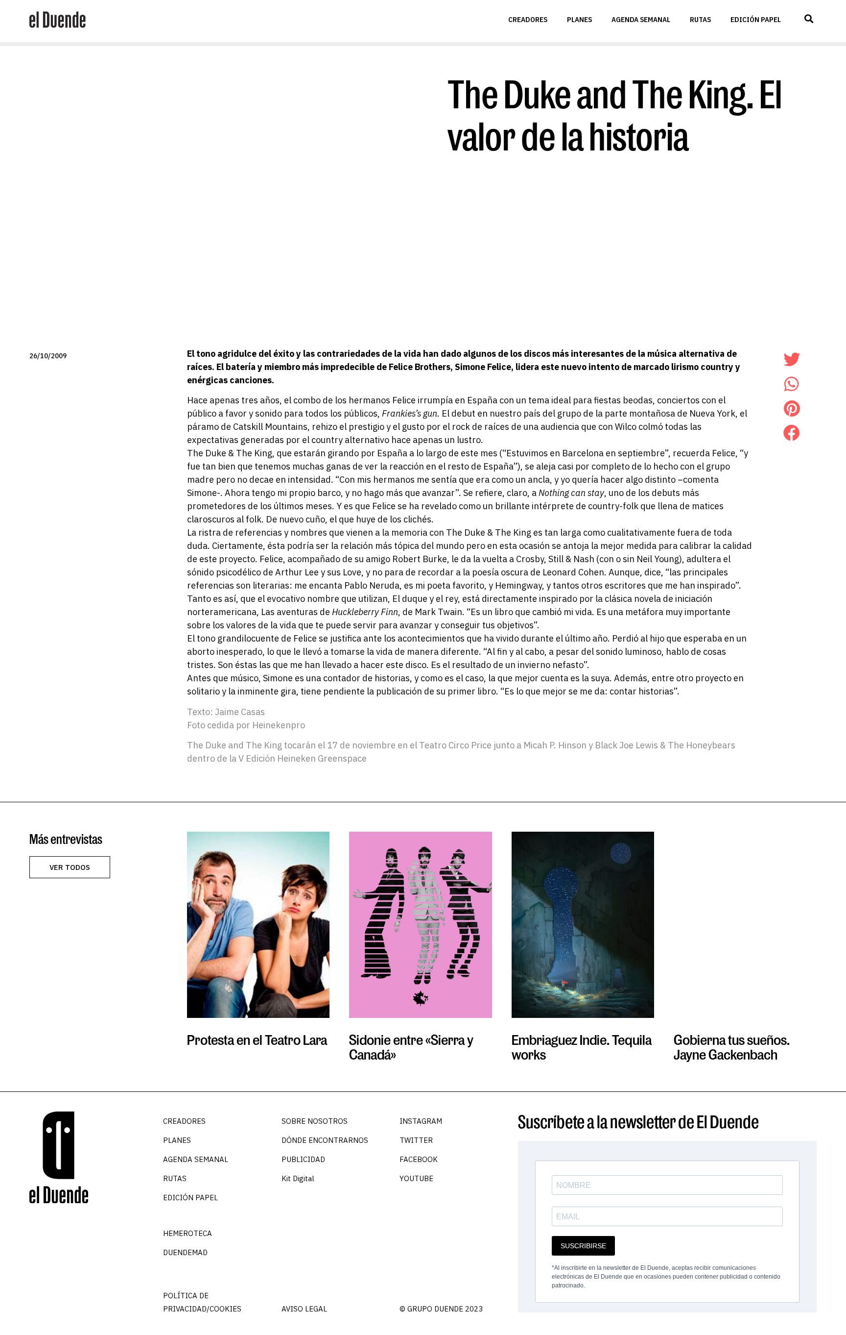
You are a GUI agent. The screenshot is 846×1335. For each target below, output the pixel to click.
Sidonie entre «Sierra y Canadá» (411, 1047)
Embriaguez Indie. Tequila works (582, 1047)
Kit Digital (298, 1178)
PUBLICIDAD (303, 1159)
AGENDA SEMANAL (640, 19)
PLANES (579, 19)
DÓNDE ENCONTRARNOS (325, 1140)
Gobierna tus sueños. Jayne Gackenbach (732, 1047)
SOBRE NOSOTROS (315, 1121)
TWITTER (416, 1140)
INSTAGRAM (421, 1121)
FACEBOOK (419, 1159)
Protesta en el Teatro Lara (257, 1040)
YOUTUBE (416, 1178)
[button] (808, 19)
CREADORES (527, 19)
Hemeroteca (187, 1233)
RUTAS (700, 19)
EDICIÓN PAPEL (755, 19)
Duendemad (185, 1252)
